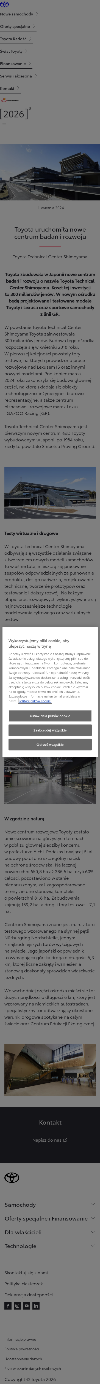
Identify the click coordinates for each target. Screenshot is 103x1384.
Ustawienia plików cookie (50, 716)
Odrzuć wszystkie (50, 744)
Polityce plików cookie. (35, 700)
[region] (50, 692)
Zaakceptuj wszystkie (50, 730)
